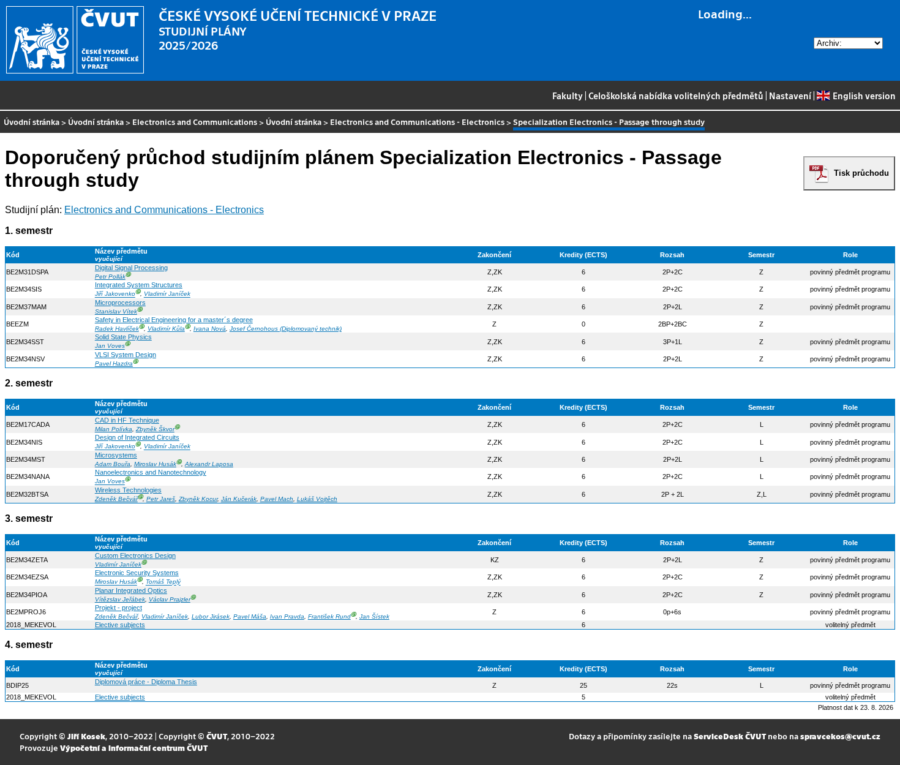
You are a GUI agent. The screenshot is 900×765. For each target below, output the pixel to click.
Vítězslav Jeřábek (120, 599)
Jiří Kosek (86, 736)
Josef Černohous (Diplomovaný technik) (286, 328)
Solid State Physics (123, 337)
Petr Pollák (110, 276)
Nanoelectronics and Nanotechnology (150, 472)
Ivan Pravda (287, 616)
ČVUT (216, 736)
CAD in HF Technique (127, 420)
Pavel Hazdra (114, 363)
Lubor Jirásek (211, 616)
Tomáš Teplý (163, 582)
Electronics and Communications (194, 121)
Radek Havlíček (117, 328)
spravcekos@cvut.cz (840, 736)
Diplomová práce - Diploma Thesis (146, 681)
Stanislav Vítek (116, 311)
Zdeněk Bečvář (116, 499)
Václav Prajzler (169, 599)
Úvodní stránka (31, 121)
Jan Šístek (374, 616)
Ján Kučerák (239, 499)
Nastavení (790, 95)
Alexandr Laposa (209, 464)
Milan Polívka (113, 429)
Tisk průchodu (861, 173)
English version (864, 95)
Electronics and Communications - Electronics (417, 121)
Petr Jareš (160, 499)
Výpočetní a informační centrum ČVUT (134, 747)
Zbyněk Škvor (155, 429)
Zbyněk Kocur (198, 499)
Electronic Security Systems (137, 572)
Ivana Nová (209, 328)
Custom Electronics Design (135, 555)
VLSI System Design (125, 354)
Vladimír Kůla (166, 328)
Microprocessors (120, 302)
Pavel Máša (249, 616)
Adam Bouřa (112, 464)
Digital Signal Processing (131, 267)
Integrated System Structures (138, 284)
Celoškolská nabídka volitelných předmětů (675, 95)
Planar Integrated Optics (131, 590)
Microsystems (116, 455)
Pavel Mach (276, 499)
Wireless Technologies (128, 490)
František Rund (329, 616)
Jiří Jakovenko (115, 294)
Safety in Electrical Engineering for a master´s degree (174, 319)
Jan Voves (110, 346)
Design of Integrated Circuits (137, 437)
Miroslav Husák (155, 464)
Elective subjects (120, 624)
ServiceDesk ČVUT (730, 736)
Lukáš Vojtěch (317, 499)
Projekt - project (118, 607)
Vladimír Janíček (167, 294)
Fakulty (567, 95)
